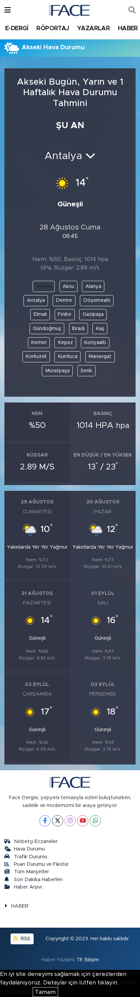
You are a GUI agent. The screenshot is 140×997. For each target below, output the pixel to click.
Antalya (36, 300)
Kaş (100, 328)
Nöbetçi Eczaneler (35, 841)
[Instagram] (70, 820)
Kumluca (67, 356)
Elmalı (40, 314)
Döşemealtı (96, 300)
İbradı (78, 328)
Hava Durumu (29, 849)
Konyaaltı (95, 342)
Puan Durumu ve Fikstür (41, 864)
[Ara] (132, 10)
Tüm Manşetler (31, 871)
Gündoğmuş (47, 328)
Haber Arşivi (28, 887)
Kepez (65, 342)
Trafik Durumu (30, 856)
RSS (24, 938)
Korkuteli (36, 356)
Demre (64, 300)
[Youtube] (82, 820)
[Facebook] (45, 820)
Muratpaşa (57, 370)
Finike (64, 314)
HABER (128, 28)
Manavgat (99, 356)
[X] (57, 820)
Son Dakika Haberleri (38, 879)
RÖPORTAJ (52, 28)
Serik (86, 370)
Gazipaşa (93, 314)
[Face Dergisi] (69, 9)
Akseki (44, 286)
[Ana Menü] (7, 10)
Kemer (39, 342)
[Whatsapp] (95, 820)
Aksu (68, 286)
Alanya (93, 286)
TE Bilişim (87, 959)
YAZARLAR (93, 28)
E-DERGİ (17, 28)
